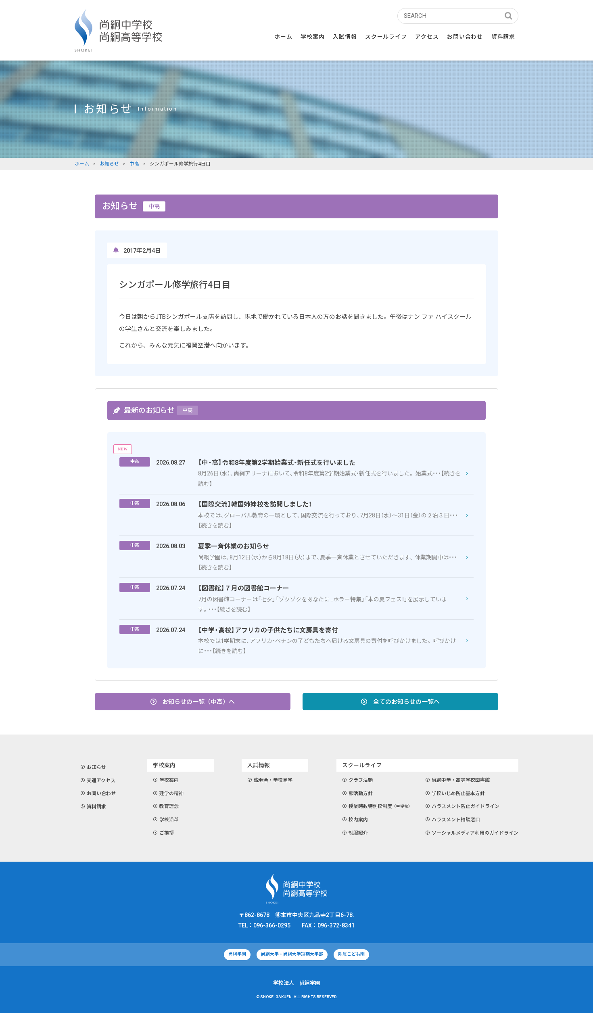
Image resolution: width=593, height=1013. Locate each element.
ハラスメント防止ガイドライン (465, 806)
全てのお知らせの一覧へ (406, 701)
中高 (134, 164)
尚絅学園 (237, 954)
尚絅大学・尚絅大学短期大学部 (292, 954)
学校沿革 (169, 820)
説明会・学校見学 (273, 780)
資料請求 (503, 36)
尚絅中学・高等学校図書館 (461, 780)
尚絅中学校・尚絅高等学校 (118, 30)
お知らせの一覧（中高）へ (198, 701)
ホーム (283, 36)
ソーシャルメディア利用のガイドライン (475, 833)
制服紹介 (358, 833)
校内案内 (358, 820)
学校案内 (169, 780)
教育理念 (169, 806)
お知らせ (109, 164)
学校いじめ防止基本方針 (458, 793)
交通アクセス (101, 780)
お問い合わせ (464, 36)
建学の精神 (171, 793)
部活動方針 (361, 793)
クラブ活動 (361, 780)
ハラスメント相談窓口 (456, 820)
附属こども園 (351, 954)
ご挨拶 (166, 833)
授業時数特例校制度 (380, 806)
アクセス (426, 36)
